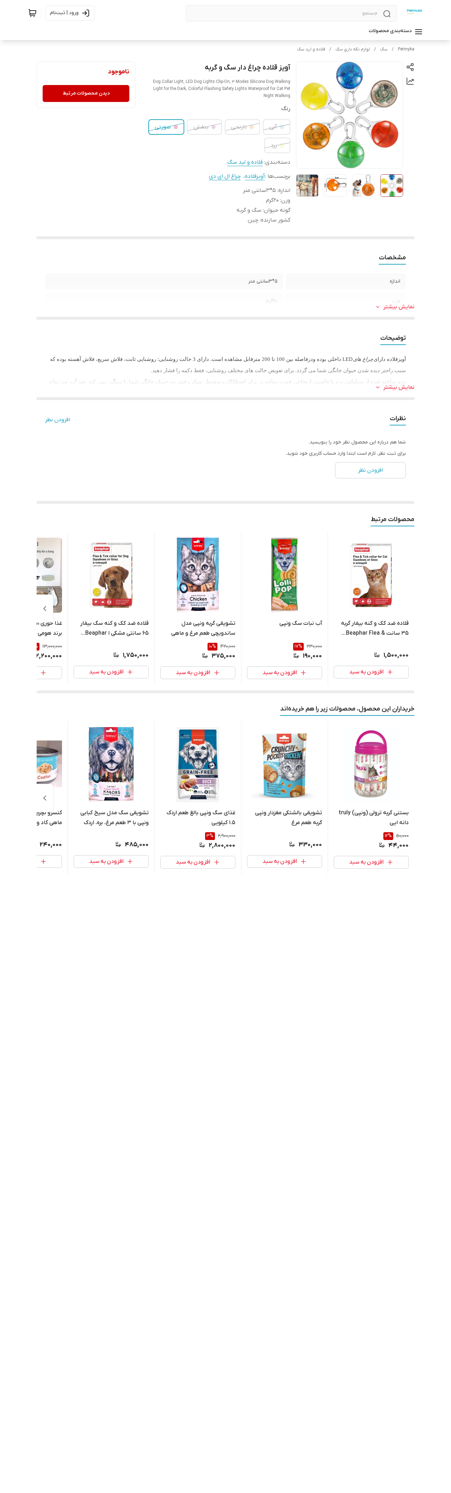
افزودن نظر (57, 419)
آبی (273, 127)
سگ (384, 49)
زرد (274, 145)
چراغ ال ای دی (225, 176)
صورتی (163, 127)
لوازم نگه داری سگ (352, 49)
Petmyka (406, 49)
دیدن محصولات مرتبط (86, 93)
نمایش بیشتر (398, 306)
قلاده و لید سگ (311, 49)
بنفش (201, 127)
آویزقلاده (255, 176)
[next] (44, 608)
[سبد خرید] (32, 13)
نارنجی (239, 127)
